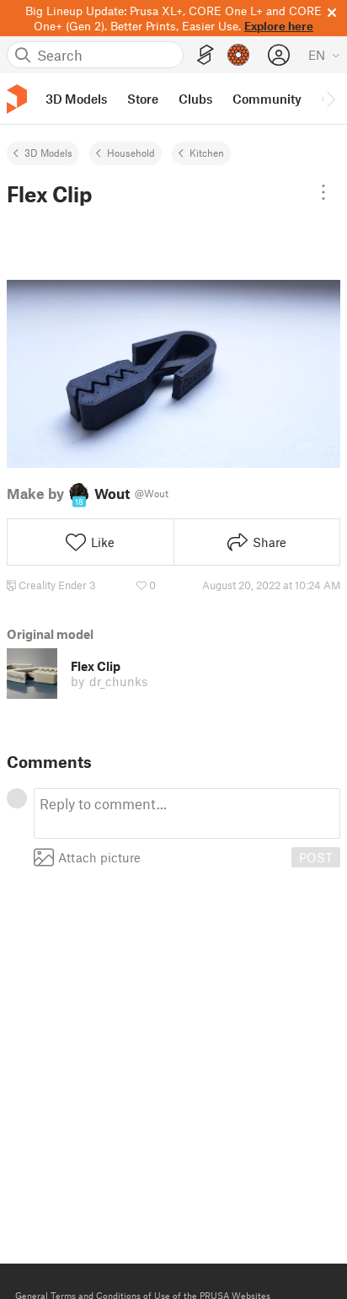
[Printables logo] (17, 99)
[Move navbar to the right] (330, 98)
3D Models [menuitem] (76, 98)
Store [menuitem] (142, 98)
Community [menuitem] (267, 98)
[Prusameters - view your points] (238, 55)
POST (316, 857)
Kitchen (207, 152)
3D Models (48, 152)
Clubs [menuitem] (195, 98)
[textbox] (187, 813)
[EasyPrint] (205, 55)
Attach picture (99, 857)
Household (131, 152)
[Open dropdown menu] (323, 192)
